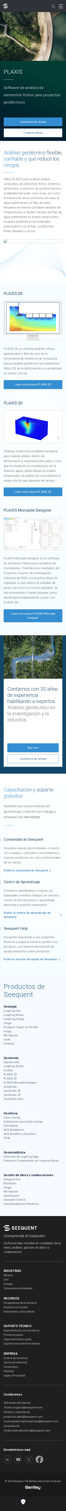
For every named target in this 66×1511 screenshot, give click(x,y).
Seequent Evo (12, 1179)
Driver (7, 1039)
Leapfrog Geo (12, 1010)
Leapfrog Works (14, 1015)
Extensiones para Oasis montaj (23, 1121)
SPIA (7, 1138)
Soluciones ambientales (18, 1288)
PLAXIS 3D (10, 1078)
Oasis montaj (12, 1117)
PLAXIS (8, 1070)
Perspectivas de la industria (20, 1302)
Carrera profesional (15, 1362)
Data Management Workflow (21, 1204)
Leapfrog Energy (14, 1019)
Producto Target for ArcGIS (21, 1027)
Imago (8, 1031)
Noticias (9, 1371)
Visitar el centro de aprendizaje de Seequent (27, 915)
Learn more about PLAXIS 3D (33, 491)
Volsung (9, 1043)
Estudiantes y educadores (19, 1311)
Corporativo (11, 1366)
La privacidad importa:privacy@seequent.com (31, 1421)
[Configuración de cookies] (23, 1502)
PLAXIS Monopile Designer (20, 1082)
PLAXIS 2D (10, 1074)
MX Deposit (11, 1035)
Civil (6, 1279)
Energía (8, 1284)
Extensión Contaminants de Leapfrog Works (31, 1160)
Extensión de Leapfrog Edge (21, 1156)
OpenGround (11, 1062)
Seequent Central (14, 1199)
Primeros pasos (13, 1334)
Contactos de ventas (33, 121)
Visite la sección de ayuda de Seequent (30, 959)
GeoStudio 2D (12, 1090)
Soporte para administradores (22, 1343)
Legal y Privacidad (14, 1375)
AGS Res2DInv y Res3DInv (20, 1134)
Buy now (33, 747)
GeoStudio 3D (12, 1095)
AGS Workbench (14, 1129)
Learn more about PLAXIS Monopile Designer (33, 615)
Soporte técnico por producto (21, 1330)
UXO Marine (11, 1125)
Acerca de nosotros (16, 1358)
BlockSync (10, 1183)
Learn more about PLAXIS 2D (33, 384)
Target (8, 1023)
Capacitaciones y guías (18, 1339)
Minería (8, 1275)
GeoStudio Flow (13, 1099)
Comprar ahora (32, 132)
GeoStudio (10, 1086)
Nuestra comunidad (15, 1307)
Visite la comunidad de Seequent (26, 870)
